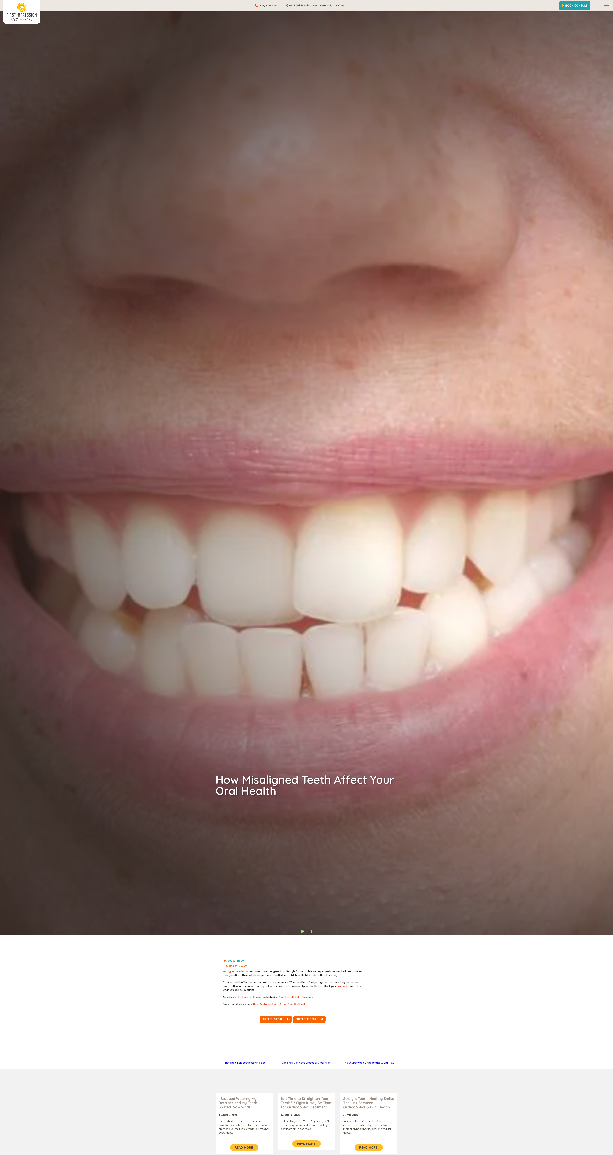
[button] (276, 1019)
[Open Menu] (606, 5)
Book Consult (576, 5)
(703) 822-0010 (268, 5)
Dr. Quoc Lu (244, 997)
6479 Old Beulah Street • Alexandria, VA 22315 (316, 5)
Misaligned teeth (233, 971)
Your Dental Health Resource (296, 997)
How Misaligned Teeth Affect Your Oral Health (280, 1004)
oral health (343, 986)
